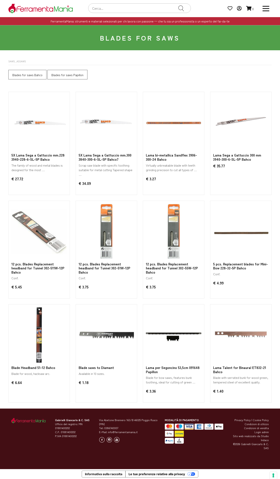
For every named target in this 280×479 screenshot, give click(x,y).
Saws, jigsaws (17, 61)
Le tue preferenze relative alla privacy (157, 474)
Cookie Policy (261, 420)
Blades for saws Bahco (27, 75)
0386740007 (111, 428)
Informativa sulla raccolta (103, 474)
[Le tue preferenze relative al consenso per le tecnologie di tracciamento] (273, 475)
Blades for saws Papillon (67, 75)
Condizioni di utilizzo (257, 424)
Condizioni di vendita (256, 428)
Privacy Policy (242, 420)
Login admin (261, 432)
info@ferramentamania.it (123, 432)
